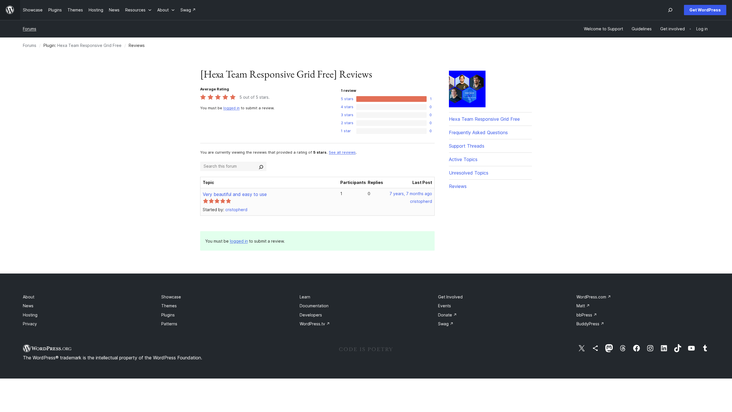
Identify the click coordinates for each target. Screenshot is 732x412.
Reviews (458, 186)
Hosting (30, 314)
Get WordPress (705, 9)
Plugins (168, 314)
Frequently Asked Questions (478, 132)
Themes (169, 305)
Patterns (169, 323)
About (28, 296)
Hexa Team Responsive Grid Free (89, 45)
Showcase (171, 296)
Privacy (30, 323)
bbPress (586, 314)
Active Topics (463, 159)
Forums (29, 28)
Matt (583, 305)
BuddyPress (590, 323)
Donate (447, 314)
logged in (231, 108)
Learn (305, 296)
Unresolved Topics (468, 173)
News (28, 305)
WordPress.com (593, 296)
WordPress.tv (315, 323)
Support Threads (466, 146)
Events (444, 305)
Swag (445, 323)
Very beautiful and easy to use (235, 194)
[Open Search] (670, 10)
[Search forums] (261, 166)
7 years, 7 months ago (410, 193)
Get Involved (450, 296)
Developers (311, 314)
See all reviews (342, 152)
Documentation (314, 305)
